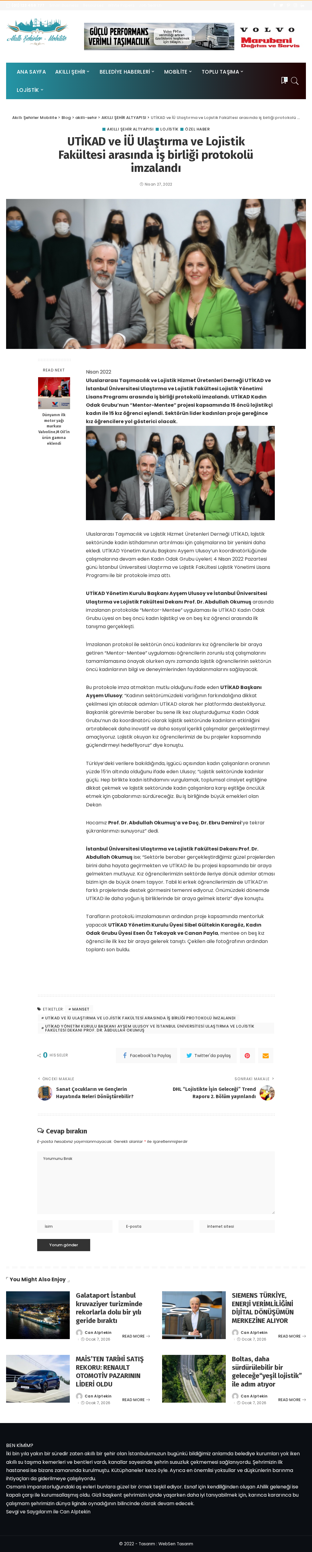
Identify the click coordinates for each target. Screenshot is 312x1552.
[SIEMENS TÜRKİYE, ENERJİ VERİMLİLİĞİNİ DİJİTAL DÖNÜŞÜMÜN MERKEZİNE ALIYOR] (194, 1315)
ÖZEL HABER (197, 129)
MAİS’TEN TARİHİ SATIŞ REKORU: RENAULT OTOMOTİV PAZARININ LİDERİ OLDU (110, 1371)
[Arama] (295, 81)
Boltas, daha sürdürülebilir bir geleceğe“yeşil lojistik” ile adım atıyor (267, 1371)
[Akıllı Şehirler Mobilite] (37, 31)
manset (81, 1009)
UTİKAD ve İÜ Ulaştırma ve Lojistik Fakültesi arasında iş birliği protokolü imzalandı (140, 1018)
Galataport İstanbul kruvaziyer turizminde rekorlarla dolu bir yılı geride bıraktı (109, 1308)
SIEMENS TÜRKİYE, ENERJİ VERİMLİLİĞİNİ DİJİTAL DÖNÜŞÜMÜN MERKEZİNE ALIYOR (263, 1308)
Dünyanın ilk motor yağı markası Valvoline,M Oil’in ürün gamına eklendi (54, 429)
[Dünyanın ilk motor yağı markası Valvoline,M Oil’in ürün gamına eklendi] (54, 393)
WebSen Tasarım (175, 1544)
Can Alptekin (98, 1333)
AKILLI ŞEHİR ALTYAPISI (130, 129)
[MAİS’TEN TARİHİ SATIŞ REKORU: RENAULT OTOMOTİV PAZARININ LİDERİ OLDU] (38, 1379)
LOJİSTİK (169, 129)
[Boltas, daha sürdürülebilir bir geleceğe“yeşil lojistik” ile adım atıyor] (194, 1379)
